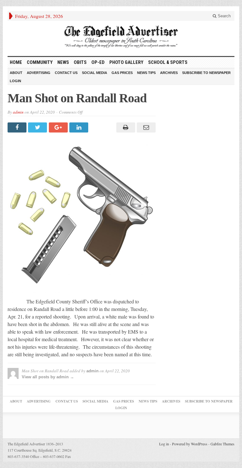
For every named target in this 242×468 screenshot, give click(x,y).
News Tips (146, 73)
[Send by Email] (145, 127)
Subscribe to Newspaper (206, 73)
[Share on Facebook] (18, 127)
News (63, 62)
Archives (169, 73)
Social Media (94, 73)
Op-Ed (98, 62)
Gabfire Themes (222, 443)
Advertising (38, 73)
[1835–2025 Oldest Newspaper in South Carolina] (121, 36)
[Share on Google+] (59, 127)
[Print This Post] (124, 127)
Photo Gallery (126, 62)
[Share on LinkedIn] (79, 127)
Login (15, 81)
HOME (16, 62)
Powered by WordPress (189, 443)
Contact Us (66, 73)
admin (18, 112)
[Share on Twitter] (38, 127)
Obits (80, 62)
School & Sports (167, 62)
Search (223, 16)
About (16, 73)
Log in (164, 443)
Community (40, 62)
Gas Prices (122, 73)
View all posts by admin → (48, 377)
